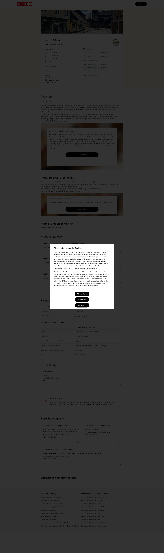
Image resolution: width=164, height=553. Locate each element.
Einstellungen (82, 300)
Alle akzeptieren (82, 294)
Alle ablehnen (82, 305)
